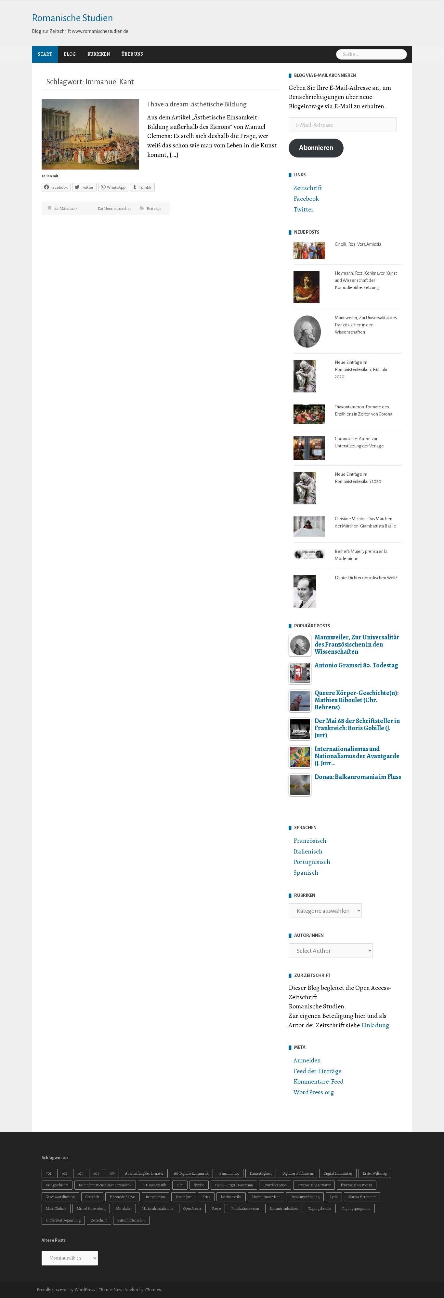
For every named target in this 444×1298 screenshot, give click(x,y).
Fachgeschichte (57, 1185)
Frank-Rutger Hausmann (234, 1185)
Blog (70, 54)
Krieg (206, 1196)
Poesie (216, 1208)
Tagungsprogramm (356, 1208)
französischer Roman (356, 1185)
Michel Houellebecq (91, 1208)
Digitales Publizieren (297, 1173)
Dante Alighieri (261, 1173)
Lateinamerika (231, 1196)
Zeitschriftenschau (131, 1220)
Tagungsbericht (320, 1208)
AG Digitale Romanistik (191, 1173)
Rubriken (98, 54)
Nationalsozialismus (157, 1208)
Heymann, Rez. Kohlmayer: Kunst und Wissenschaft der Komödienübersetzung (366, 280)
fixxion (199, 1185)
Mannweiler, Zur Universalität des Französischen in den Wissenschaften (366, 325)
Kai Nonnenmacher (114, 208)
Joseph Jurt (184, 1196)
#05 (112, 1173)
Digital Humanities (337, 1173)
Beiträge (154, 208)
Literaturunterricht (266, 1196)
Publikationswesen (245, 1208)
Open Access (192, 1208)
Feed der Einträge (317, 1071)
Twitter (304, 209)
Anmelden (307, 1060)
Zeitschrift (308, 188)
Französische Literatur (314, 1185)
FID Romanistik (154, 1185)
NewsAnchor (125, 1290)
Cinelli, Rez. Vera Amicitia (358, 244)
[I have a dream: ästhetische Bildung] (90, 134)
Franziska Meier (275, 1185)
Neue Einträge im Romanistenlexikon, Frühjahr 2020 (361, 369)
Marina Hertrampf (362, 1196)
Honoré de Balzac (123, 1196)
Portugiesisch (312, 861)
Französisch (310, 840)
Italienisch (308, 851)
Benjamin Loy (229, 1173)
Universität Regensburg (63, 1220)
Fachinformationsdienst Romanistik (105, 1185)
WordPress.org (314, 1092)
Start (45, 54)
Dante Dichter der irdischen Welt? (366, 577)
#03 (80, 1173)
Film (179, 1185)
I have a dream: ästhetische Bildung (197, 104)
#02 (64, 1173)
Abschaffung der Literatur (144, 1173)
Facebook (306, 198)
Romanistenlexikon (283, 1208)
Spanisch (306, 872)
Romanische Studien (72, 18)
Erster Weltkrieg (375, 1173)
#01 (48, 1173)
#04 (96, 1173)
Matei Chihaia (56, 1208)
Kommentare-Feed (319, 1081)
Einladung (375, 1025)
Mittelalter (124, 1208)
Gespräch (92, 1196)
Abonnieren (316, 148)
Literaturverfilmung (305, 1196)
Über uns (132, 54)
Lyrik (334, 1196)
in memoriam (155, 1196)
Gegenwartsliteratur (60, 1196)
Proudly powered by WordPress (66, 1290)
